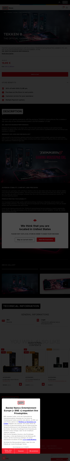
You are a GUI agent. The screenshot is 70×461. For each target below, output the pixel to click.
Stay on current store (25, 240)
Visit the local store (46, 240)
